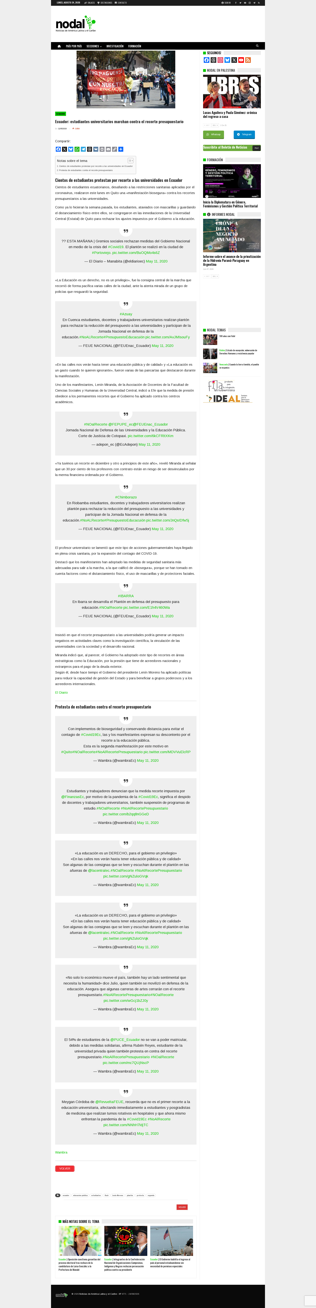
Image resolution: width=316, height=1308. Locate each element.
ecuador (66, 1195)
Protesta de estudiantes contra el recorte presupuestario (86, 170)
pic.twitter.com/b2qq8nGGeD (126, 814)
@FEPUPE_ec (120, 424)
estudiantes (96, 1195)
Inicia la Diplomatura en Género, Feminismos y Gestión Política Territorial (230, 203)
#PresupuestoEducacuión (124, 337)
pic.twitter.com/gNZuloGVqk (125, 876)
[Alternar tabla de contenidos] (129, 160)
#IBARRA (126, 596)
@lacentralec (98, 870)
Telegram (246, 134)
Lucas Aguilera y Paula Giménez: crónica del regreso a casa (230, 114)
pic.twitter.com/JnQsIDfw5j (167, 520)
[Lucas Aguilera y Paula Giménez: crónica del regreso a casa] (232, 91)
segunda (151, 1195)
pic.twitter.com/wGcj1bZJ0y (126, 1001)
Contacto (122, 2)
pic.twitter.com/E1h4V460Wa (146, 607)
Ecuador (60, 113)
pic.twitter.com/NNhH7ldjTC (126, 1125)
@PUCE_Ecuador (125, 1040)
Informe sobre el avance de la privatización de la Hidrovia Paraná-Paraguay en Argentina (232, 260)
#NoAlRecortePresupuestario (119, 752)
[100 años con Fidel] (210, 339)
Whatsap (216, 134)
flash (106, 1195)
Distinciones (106, 2)
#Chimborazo (126, 497)
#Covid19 (115, 247)
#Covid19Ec (91, 735)
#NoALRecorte (91, 337)
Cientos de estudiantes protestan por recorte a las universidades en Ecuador (96, 166)
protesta (140, 1195)
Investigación (114, 46)
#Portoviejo (101, 253)
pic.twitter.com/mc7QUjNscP (126, 1063)
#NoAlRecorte (159, 1119)
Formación (134, 46)
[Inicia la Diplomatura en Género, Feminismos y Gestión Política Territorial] (232, 181)
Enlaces (91, 2)
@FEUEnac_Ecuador (150, 424)
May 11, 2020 (156, 261)
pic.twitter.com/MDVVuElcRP (167, 752)
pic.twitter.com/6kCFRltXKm (150, 436)
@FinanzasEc (72, 797)
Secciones (93, 46)
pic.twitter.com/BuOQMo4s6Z (136, 253)
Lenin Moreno (117, 1195)
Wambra (61, 1152)
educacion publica (80, 1195)
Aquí (257, 148)
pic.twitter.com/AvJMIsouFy (167, 337)
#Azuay (126, 314)
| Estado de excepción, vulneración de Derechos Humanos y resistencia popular (238, 351)
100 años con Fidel (227, 336)
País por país (74, 46)
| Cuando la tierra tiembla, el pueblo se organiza (239, 366)
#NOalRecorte (95, 424)
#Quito (66, 752)
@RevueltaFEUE (109, 1102)
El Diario (61, 692)
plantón (130, 1195)
